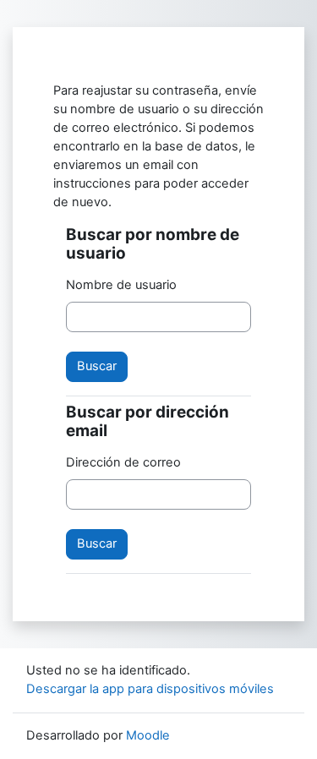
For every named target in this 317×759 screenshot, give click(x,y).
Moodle (148, 735)
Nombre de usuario (121, 284)
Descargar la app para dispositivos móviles (150, 688)
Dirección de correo (123, 462)
